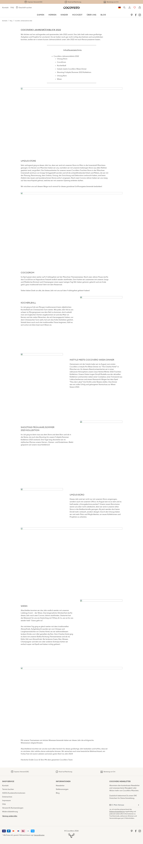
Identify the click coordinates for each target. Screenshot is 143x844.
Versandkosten (39, 835)
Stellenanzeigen (62, 789)
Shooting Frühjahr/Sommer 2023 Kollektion (74, 72)
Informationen (63, 781)
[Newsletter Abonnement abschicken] (138, 805)
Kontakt (5, 7)
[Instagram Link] (140, 15)
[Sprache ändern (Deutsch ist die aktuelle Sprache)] (119, 8)
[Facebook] (136, 15)
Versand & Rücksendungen (12, 808)
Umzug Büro (62, 76)
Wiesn (59, 79)
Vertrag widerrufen (9, 816)
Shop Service (8, 781)
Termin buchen (8, 789)
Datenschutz (7, 797)
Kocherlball (61, 65)
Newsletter (60, 785)
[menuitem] (132, 15)
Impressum (6, 800)
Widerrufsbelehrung (10, 811)
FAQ (12, 7)
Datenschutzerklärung (117, 811)
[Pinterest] (132, 15)
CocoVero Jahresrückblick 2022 (66, 56)
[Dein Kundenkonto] (129, 8)
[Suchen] (124, 8)
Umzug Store (62, 59)
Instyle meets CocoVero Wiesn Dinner (72, 69)
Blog (57, 793)
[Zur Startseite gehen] (71, 7)
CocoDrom (61, 62)
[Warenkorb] (139, 8)
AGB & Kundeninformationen (13, 793)
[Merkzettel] (134, 8)
